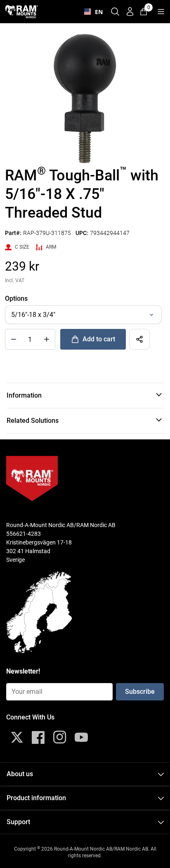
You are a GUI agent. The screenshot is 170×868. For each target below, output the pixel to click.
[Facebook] (38, 737)
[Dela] (139, 339)
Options (16, 298)
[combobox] (91, 11)
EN (97, 12)
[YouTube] (81, 737)
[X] (17, 737)
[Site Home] (21, 11)
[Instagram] (59, 737)
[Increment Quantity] (13, 339)
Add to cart (99, 339)
